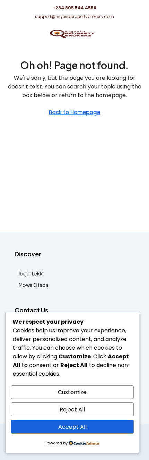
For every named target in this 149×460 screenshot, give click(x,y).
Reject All (72, 410)
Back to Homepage (74, 112)
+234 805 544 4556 (74, 8)
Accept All (72, 427)
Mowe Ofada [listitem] (33, 285)
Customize (72, 392)
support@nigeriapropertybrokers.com (74, 16)
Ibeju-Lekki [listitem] (31, 273)
